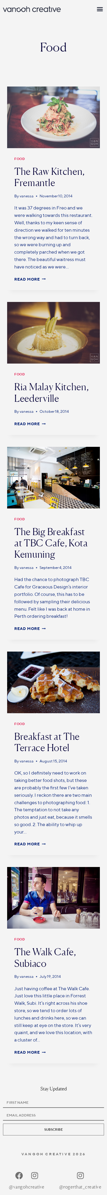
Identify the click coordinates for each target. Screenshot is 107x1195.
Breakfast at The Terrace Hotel (47, 742)
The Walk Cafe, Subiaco (45, 957)
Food (19, 159)
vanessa (27, 196)
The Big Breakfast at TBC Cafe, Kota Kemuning (51, 543)
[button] (100, 9)
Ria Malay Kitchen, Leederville (51, 392)
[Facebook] (19, 1175)
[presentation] (53, 117)
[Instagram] (34, 1175)
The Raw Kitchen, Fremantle (49, 177)
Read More (30, 279)
